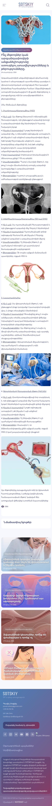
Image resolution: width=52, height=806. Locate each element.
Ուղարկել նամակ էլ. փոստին (20, 725)
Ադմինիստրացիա (13, 750)
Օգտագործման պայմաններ (18, 746)
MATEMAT (18, 802)
